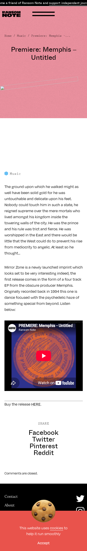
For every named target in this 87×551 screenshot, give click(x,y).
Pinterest (43, 446)
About (9, 505)
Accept (43, 542)
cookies (56, 527)
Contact (11, 496)
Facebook (43, 433)
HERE (36, 404)
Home (8, 36)
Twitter (43, 439)
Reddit (43, 453)
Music (21, 36)
